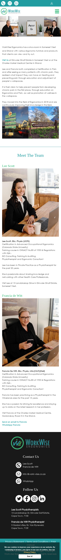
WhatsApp (28, 481)
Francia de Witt (30, 466)
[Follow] (19, 498)
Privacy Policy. (30, 552)
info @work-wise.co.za (34, 474)
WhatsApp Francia (11, 424)
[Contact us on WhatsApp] (16, 3)
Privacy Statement (14, 541)
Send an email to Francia (14, 421)
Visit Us (5, 60)
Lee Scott (27, 463)
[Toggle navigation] (57, 11)
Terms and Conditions (38, 541)
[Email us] (10, 3)
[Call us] (3, 3)
